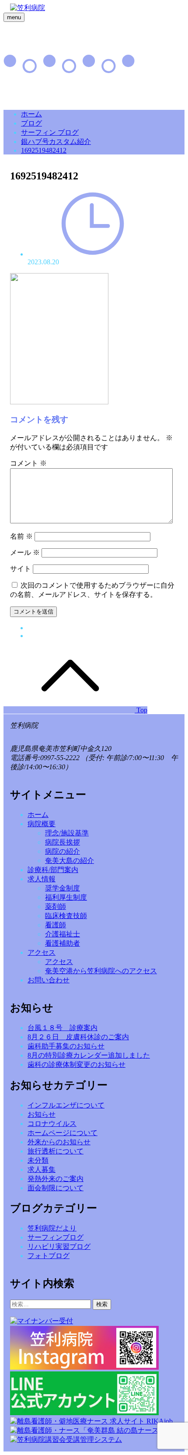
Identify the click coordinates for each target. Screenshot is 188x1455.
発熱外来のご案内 (56, 1178)
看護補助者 (62, 943)
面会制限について (56, 1188)
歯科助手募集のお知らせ (66, 1046)
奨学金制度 (62, 888)
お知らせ (42, 1114)
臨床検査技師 (66, 915)
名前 (21, 536)
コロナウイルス (52, 1123)
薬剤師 (55, 906)
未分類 (38, 1160)
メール (25, 552)
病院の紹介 (62, 851)
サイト (20, 568)
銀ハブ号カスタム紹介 (56, 141)
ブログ (31, 123)
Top (141, 710)
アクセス (42, 952)
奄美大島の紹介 (69, 860)
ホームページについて (62, 1132)
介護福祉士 (62, 934)
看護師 (55, 925)
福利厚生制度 (66, 897)
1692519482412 (43, 150)
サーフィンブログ (56, 1237)
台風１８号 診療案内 (62, 1027)
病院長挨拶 (62, 842)
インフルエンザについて (66, 1105)
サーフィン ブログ (50, 132)
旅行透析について (56, 1151)
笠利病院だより (52, 1228)
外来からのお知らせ (59, 1142)
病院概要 (42, 823)
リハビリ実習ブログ (59, 1246)
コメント (28, 463)
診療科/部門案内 (53, 869)
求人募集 (42, 1169)
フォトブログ (49, 1255)
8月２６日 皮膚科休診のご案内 (78, 1037)
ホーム (31, 114)
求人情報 (42, 879)
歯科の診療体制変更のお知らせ (76, 1064)
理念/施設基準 (67, 833)
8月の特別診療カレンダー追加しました (89, 1055)
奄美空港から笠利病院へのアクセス (101, 971)
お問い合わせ (49, 980)
